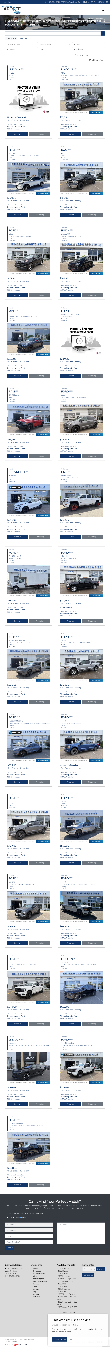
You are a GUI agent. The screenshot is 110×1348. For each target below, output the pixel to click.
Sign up (100, 1269)
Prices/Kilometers (13, 44)
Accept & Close (59, 1339)
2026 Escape (62, 1274)
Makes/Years (45, 44)
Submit (9, 1248)
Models (76, 44)
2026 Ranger (62, 1271)
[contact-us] (103, 10)
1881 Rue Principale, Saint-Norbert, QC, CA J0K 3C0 (82, 2)
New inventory (37, 1271)
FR (107, 2)
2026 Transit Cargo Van (67, 1294)
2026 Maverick (63, 1289)
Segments (10, 49)
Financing (40, 134)
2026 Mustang (63, 1276)
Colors (42, 49)
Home (92, 19)
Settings (73, 1339)
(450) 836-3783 (53, 2)
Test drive (35, 1294)
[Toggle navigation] (107, 10)
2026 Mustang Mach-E (66, 1279)
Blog (34, 1292)
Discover (17, 134)
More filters (78, 49)
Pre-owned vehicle (38, 1273)
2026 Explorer (63, 1268)
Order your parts (38, 1279)
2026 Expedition (64, 1286)
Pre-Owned (10, 38)
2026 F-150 (62, 1292)
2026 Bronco (62, 1284)
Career (34, 1286)
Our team (35, 1289)
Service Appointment (39, 1281)
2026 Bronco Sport (65, 1281)
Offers (34, 1276)
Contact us (36, 1297)
